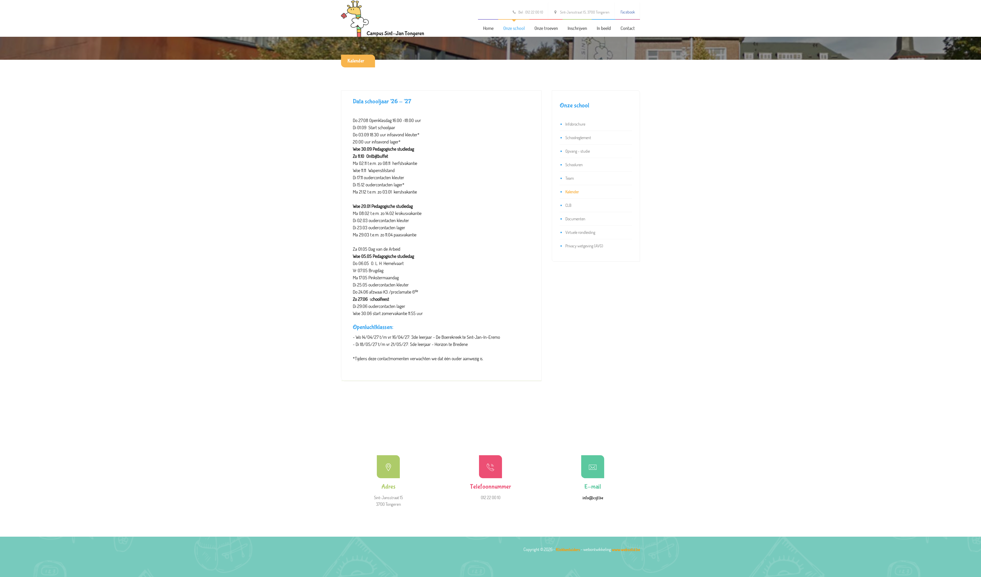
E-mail (592, 486)
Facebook (628, 12)
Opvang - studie (577, 151)
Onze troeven (546, 28)
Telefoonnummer (490, 486)
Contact (628, 28)
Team (569, 178)
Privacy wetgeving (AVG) (584, 245)
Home (488, 28)
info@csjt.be (592, 498)
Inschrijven (577, 28)
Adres (388, 486)
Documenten (575, 218)
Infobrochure (575, 124)
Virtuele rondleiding (580, 232)
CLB (568, 205)
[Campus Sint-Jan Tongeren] (355, 18)
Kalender (355, 61)
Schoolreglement (578, 137)
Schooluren (574, 164)
